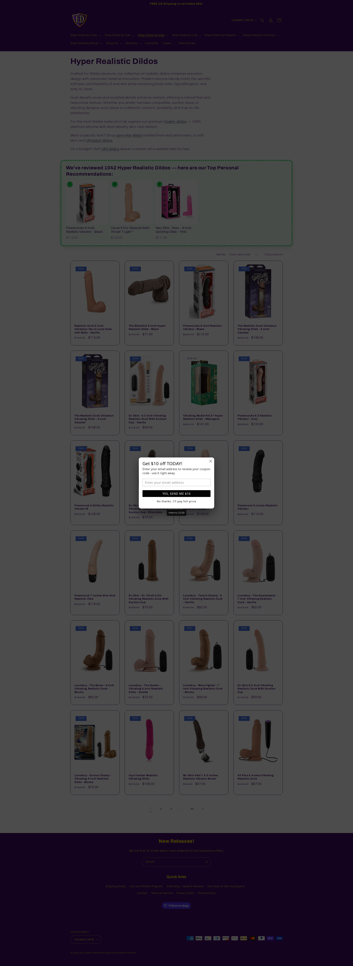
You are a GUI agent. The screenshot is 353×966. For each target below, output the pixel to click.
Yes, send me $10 (176, 494)
